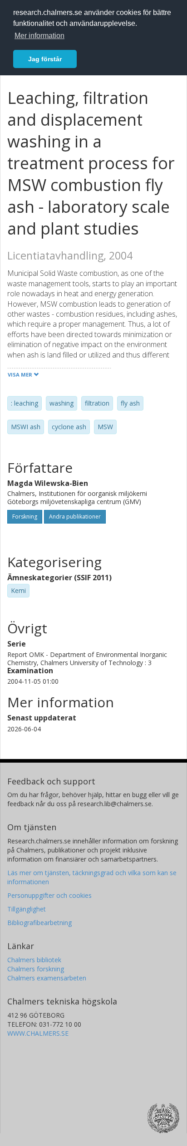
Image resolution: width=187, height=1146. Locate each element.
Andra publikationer (75, 516)
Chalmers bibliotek (34, 959)
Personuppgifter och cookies (49, 895)
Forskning (24, 516)
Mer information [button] (39, 35)
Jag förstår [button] (45, 59)
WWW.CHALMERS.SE (38, 1033)
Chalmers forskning (35, 969)
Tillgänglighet (26, 909)
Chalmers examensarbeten (46, 978)
